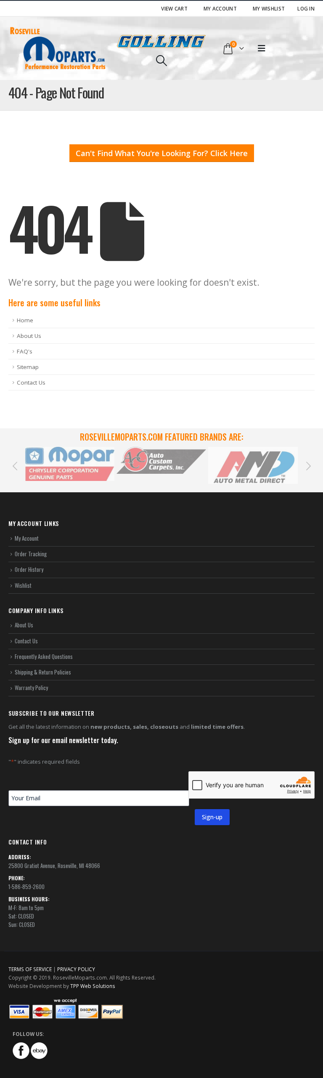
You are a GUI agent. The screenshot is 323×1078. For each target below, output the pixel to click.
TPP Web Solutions (92, 985)
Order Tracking (31, 554)
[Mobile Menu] (261, 48)
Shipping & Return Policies (43, 672)
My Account (220, 8)
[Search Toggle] (161, 60)
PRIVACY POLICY (76, 969)
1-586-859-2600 (26, 886)
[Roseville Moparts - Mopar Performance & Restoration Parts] (58, 48)
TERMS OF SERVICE (30, 969)
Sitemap (28, 367)
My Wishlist (269, 8)
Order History (29, 569)
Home (25, 320)
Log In (306, 8)
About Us (29, 336)
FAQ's (24, 351)
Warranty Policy (31, 687)
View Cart (174, 8)
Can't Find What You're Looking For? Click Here (162, 153)
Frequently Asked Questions (44, 656)
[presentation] (14, 465)
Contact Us (31, 382)
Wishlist (23, 585)
